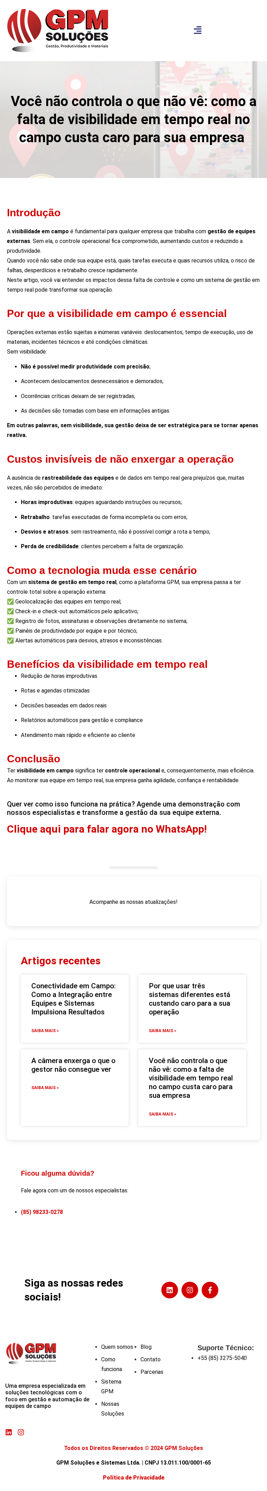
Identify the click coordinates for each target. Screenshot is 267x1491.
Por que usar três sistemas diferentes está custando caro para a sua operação (189, 999)
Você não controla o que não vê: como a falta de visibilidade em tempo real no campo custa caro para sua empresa (191, 1078)
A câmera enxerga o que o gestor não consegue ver (73, 1064)
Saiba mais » (45, 1030)
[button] (197, 30)
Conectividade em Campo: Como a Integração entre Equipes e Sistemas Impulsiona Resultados (73, 999)
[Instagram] (189, 1290)
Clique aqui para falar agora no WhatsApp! (108, 829)
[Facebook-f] (210, 1290)
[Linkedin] (169, 1290)
